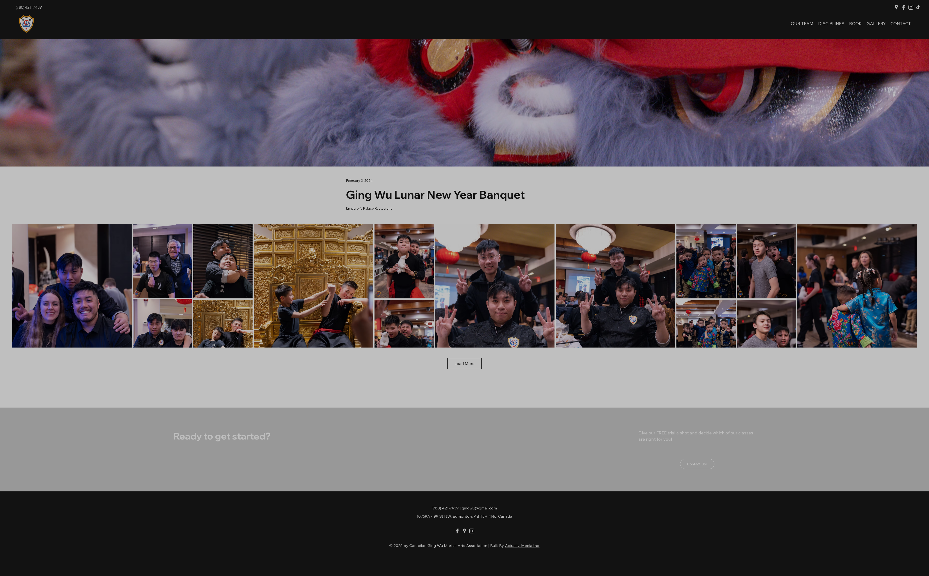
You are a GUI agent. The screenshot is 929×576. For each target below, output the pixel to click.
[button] (918, 249)
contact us (858, 294)
